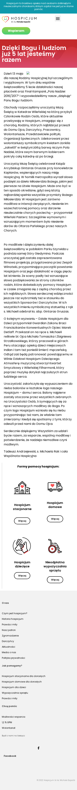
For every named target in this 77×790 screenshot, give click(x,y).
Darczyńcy (8, 641)
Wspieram (16, 31)
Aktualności (8, 646)
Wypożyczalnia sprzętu (15, 692)
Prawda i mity (9, 624)
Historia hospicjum (12, 618)
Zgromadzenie (10, 635)
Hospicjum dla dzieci (14, 687)
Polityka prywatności (13, 657)
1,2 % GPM (7, 722)
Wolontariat (8, 727)
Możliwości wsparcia (13, 716)
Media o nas (9, 652)
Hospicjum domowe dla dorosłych (22, 681)
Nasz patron (9, 630)
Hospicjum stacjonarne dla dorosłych (23, 676)
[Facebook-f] (38, 748)
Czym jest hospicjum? (14, 613)
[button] (58, 18)
